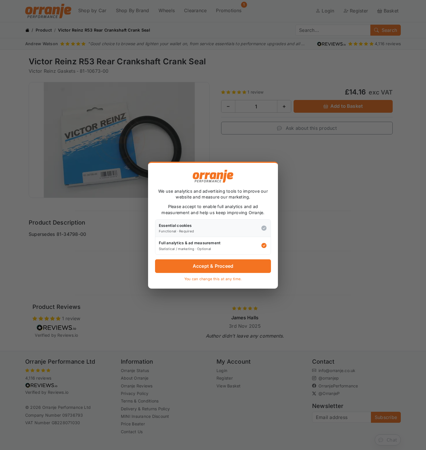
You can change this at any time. (213, 279)
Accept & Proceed (213, 266)
